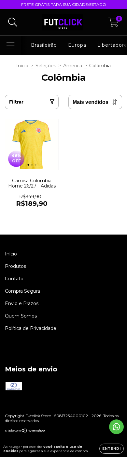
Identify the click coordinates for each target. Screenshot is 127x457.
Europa (77, 45)
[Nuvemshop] (25, 431)
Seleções (45, 66)
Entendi (111, 449)
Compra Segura (22, 291)
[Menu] (10, 45)
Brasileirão (44, 45)
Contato (14, 279)
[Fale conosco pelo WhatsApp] (116, 426)
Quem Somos (21, 316)
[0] (113, 24)
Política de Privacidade (30, 328)
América (72, 66)
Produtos (15, 266)
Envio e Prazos (21, 303)
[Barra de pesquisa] (13, 22)
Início (22, 66)
